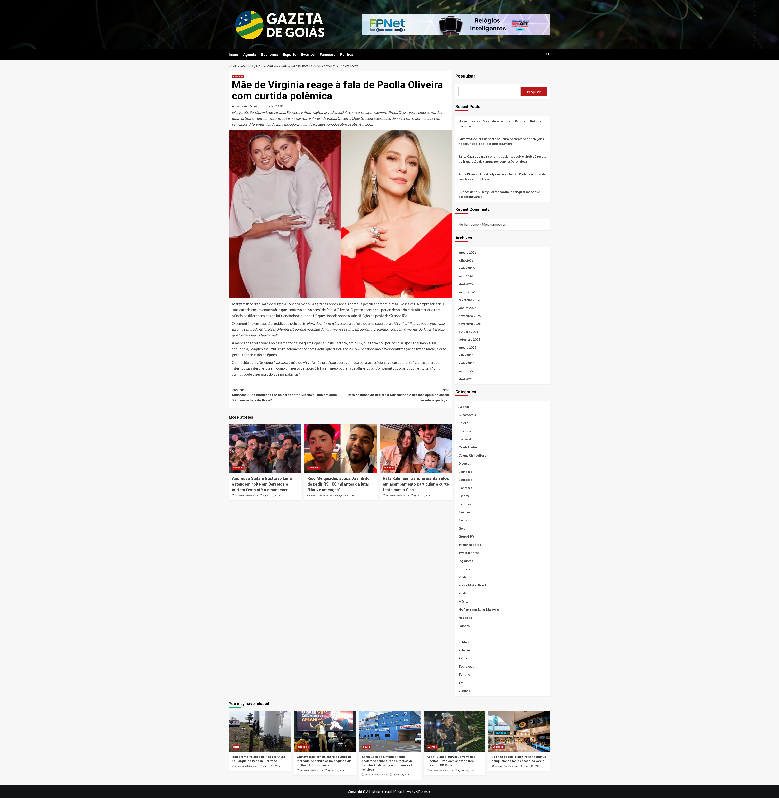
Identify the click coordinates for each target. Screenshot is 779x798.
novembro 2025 (469, 323)
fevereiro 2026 (469, 300)
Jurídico (464, 569)
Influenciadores (469, 544)
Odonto (464, 626)
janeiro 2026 (467, 308)
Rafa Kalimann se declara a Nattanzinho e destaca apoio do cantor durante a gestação (398, 395)
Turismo (464, 674)
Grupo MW (466, 536)
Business (464, 431)
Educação (465, 479)
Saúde (462, 658)
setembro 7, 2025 (274, 106)
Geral (462, 528)
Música (463, 601)
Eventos (308, 54)
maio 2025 (465, 371)
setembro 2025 (469, 339)
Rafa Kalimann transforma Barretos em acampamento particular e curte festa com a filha (416, 484)
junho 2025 (466, 363)
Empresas (465, 488)
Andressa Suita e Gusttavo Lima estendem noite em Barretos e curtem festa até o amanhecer (262, 484)
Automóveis (467, 415)
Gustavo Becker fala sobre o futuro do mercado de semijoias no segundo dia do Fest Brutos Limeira (501, 141)
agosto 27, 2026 (531, 766)
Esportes (464, 504)
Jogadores (465, 561)
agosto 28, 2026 (401, 774)
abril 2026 (465, 284)
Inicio (233, 54)
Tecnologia (466, 666)
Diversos (464, 463)
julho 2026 (465, 260)
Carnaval (464, 439)
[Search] (547, 54)
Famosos (327, 54)
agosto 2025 (467, 347)
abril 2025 (465, 379)
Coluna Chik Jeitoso (472, 455)
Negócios (465, 617)
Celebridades (467, 447)
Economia (269, 54)
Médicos (464, 577)
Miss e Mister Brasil (472, 585)
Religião (464, 650)
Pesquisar (465, 76)
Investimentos (468, 553)
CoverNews (402, 791)
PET (461, 634)
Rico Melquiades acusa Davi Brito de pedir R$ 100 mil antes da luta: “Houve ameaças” (338, 484)
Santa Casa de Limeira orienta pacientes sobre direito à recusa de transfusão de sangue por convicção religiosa (502, 159)
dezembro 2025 (469, 316)
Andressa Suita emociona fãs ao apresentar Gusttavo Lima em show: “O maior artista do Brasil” (285, 395)
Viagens (464, 690)
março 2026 (466, 292)
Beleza (463, 423)
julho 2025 (465, 355)
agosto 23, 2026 (271, 495)
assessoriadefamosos (247, 106)
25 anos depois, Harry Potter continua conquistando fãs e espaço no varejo (499, 194)
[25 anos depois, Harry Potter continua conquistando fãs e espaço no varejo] (519, 731)
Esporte (289, 54)
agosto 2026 (467, 252)
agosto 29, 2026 (336, 770)
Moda (462, 593)
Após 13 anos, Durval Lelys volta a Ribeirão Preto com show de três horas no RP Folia (502, 176)
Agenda (249, 54)
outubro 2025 (468, 331)
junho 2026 (466, 268)
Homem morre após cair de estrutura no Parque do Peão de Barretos (499, 123)
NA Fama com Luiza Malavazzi (479, 609)
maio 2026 (465, 276)
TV (460, 682)
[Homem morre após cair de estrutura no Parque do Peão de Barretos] (260, 731)
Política (346, 54)
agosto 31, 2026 (271, 766)
